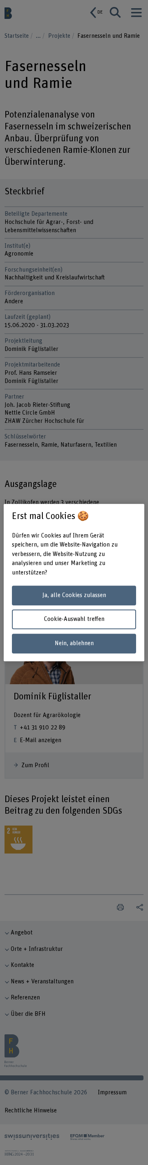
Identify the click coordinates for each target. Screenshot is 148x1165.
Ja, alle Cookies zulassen (74, 595)
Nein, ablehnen (74, 643)
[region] (74, 583)
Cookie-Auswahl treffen (74, 619)
